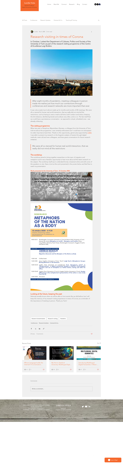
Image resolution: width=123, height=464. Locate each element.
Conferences (33, 20)
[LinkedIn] (95, 4)
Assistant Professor (29, 5)
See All (99, 343)
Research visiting (52, 318)
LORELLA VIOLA (63, 405)
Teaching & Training (71, 20)
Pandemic (63, 318)
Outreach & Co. (58, 20)
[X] (98, 4)
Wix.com (73, 463)
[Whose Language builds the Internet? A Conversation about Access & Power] (34, 353)
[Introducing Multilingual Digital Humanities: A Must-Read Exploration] (89, 353)
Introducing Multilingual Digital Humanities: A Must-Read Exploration (88, 363)
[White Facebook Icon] (84, 455)
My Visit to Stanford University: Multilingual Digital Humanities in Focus (61, 363)
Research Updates (45, 20)
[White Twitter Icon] (82, 406)
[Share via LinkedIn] (39, 328)
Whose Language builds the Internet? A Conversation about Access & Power (33, 363)
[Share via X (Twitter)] (35, 328)
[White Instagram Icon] (93, 455)
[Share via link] (43, 328)
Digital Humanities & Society (29, 7)
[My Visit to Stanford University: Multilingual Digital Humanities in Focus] (61, 353)
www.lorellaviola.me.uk (57, 418)
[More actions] (91, 32)
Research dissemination (38, 318)
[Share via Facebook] (31, 328)
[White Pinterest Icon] (90, 455)
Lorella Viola (29, 3)
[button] (98, 20)
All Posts (24, 20)
